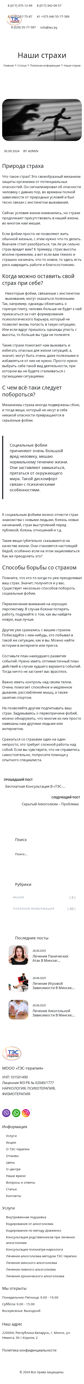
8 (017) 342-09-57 (49, 5)
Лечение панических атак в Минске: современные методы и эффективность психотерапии (53, 958)
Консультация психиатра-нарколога (34, 1249)
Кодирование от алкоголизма (29, 1224)
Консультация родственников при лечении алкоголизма (40, 1240)
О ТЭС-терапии (18, 1149)
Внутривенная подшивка (26, 1217)
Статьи (11, 1189)
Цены (10, 1162)
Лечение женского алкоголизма (31, 1262)
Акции (18, 897)
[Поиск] (68, 854)
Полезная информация (30, 131)
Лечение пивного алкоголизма (31, 1269)
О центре (13, 1169)
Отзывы (12, 1156)
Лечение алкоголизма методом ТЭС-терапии (41, 1256)
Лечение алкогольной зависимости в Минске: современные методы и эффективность (53, 1013)
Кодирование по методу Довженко (33, 1230)
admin (33, 151)
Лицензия (10, 1082)
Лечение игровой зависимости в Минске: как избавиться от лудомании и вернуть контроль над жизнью (52, 985)
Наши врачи (16, 1176)
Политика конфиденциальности (29, 1350)
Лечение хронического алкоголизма (35, 1276)
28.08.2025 (39, 951)
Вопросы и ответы (20, 1182)
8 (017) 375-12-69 (20, 5)
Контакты (13, 1196)
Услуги (11, 1135)
